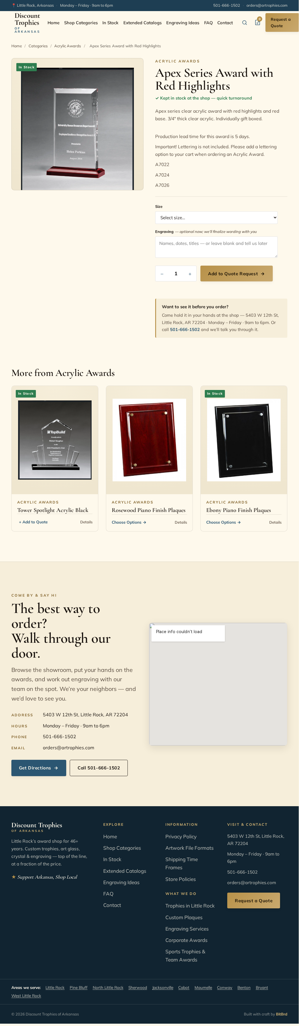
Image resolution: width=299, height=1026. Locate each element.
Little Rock (55, 987)
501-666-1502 (226, 5)
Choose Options (129, 522)
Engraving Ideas (182, 22)
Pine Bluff (79, 987)
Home (54, 22)
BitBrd (281, 1014)
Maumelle (203, 987)
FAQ (208, 22)
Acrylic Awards (67, 45)
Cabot (183, 987)
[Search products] (245, 22)
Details (86, 522)
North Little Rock (108, 987)
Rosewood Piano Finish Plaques (149, 510)
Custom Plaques (183, 917)
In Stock (110, 22)
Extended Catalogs (142, 22)
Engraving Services (187, 929)
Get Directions (39, 768)
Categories (38, 45)
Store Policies (180, 879)
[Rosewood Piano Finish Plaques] (149, 440)
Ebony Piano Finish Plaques (238, 510)
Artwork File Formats (189, 848)
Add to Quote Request (236, 273)
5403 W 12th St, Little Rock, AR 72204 (85, 714)
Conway (224, 987)
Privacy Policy (181, 836)
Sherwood (137, 987)
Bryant (262, 987)
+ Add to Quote (33, 521)
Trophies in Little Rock (190, 906)
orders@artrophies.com (266, 5)
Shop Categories (81, 22)
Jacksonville (162, 987)
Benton (244, 987)
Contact (225, 22)
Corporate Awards (186, 940)
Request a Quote (281, 22)
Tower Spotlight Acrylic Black (52, 510)
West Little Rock (26, 995)
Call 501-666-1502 (99, 768)
